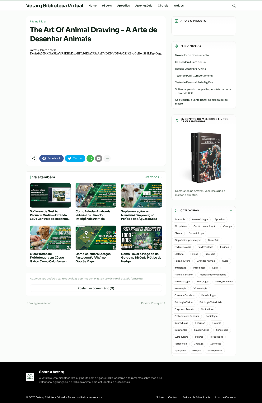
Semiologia (222, 329)
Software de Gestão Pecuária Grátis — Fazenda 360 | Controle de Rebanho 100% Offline (49, 215)
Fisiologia (210, 253)
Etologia (179, 253)
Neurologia (202, 281)
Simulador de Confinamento (192, 55)
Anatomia (180, 219)
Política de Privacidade (196, 397)
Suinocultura (181, 336)
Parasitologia (208, 295)
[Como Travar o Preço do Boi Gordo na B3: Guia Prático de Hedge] (141, 238)
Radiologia (211, 316)
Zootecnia (180, 350)
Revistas (216, 323)
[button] (204, 210)
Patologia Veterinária (210, 302)
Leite (215, 267)
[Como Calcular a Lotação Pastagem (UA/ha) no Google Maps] (96, 238)
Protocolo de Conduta (187, 316)
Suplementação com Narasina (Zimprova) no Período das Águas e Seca (139, 215)
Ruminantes (181, 329)
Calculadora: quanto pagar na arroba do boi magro (201, 101)
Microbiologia (182, 281)
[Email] (98, 158)
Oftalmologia (200, 288)
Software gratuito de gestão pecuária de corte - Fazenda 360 (203, 91)
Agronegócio (143, 5)
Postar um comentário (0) (96, 288)
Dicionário (213, 240)
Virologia (199, 343)
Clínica (178, 233)
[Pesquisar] (232, 5)
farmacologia (215, 350)
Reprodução (181, 323)
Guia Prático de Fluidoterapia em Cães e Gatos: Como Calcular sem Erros (48, 257)
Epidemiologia (205, 247)
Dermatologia (196, 233)
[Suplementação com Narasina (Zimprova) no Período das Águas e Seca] (141, 195)
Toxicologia (181, 343)
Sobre (159, 397)
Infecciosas (199, 267)
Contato (173, 397)
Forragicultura (182, 260)
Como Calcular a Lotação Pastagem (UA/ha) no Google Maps (93, 257)
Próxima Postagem (152, 303)
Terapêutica (216, 336)
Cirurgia (163, 5)
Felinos (194, 253)
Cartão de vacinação (205, 226)
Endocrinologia (183, 247)
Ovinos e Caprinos (184, 295)
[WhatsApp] (90, 158)
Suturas (199, 336)
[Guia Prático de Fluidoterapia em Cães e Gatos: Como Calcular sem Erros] (50, 238)
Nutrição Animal (224, 281)
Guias (225, 260)
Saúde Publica (201, 329)
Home (93, 5)
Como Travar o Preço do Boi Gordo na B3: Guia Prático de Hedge (141, 257)
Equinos (224, 247)
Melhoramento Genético (213, 274)
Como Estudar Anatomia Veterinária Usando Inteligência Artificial (93, 215)
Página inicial (38, 21)
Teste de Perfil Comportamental (194, 75)
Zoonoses (215, 343)
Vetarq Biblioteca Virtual (54, 6)
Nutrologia (180, 288)
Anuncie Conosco (225, 397)
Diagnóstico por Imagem (188, 240)
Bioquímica (181, 226)
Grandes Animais (206, 260)
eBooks (107, 5)
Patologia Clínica (184, 302)
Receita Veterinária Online (190, 68)
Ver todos (152, 177)
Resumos (200, 323)
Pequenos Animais (184, 309)
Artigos (179, 5)
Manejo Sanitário (184, 274)
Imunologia (180, 267)
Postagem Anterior (40, 303)
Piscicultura (207, 309)
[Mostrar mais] (107, 158)
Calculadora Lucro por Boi (190, 62)
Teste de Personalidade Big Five (194, 82)
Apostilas (123, 5)
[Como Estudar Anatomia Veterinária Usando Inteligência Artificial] (96, 195)
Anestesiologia (200, 219)
